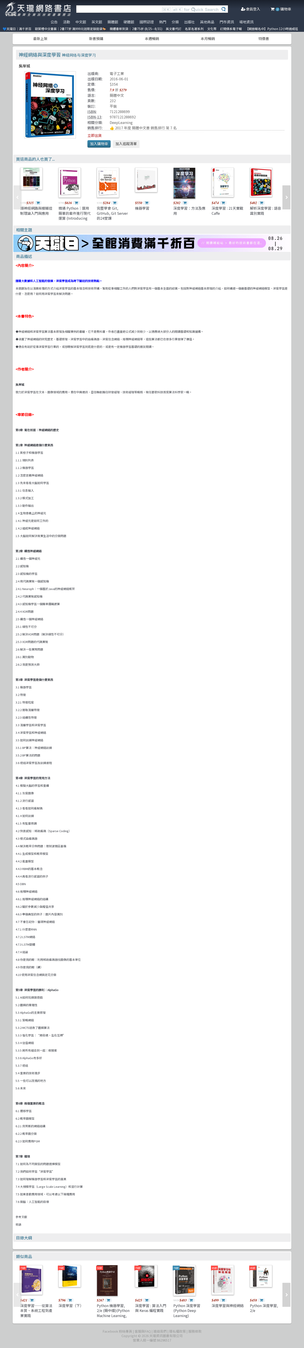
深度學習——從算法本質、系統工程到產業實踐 (36, 1310)
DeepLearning (121, 122)
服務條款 (195, 1331)
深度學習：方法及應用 (189, 210)
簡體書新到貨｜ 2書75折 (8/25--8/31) (136, 28)
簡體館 (112, 21)
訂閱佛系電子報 (231, 28)
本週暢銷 (152, 38)
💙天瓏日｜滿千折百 (17, 28)
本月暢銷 (208, 38)
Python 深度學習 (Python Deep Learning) (186, 1310)
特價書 (263, 38)
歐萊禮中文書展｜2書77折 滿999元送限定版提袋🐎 (70, 28)
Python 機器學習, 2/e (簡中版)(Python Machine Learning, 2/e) (113, 1313)
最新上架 (40, 38)
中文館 (80, 21)
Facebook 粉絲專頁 (117, 1331)
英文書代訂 (173, 28)
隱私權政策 (177, 1331)
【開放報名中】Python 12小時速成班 (271, 28)
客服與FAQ (143, 1331)
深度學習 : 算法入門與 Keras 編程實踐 (150, 1308)
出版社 (189, 21)
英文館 (96, 21)
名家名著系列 (194, 28)
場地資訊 (246, 21)
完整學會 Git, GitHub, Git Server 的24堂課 (112, 213)
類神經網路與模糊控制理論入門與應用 (36, 210)
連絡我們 (160, 1331)
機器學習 (142, 208)
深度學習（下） (71, 1305)
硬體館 (129, 21)
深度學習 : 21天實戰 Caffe (227, 210)
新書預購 (96, 38)
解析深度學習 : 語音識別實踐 (265, 210)
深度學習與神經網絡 (228, 1305)
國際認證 (147, 21)
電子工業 (117, 73)
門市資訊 (227, 21)
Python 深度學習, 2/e (264, 1308)
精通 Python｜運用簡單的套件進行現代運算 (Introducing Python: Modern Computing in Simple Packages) (75, 220)
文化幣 (212, 28)
